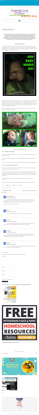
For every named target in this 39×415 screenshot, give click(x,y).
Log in (30, 413)
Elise (7, 210)
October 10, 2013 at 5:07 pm (11, 232)
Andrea (8, 242)
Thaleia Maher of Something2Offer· (22, 413)
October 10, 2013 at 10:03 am (12, 221)
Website (3, 274)
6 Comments (11, 30)
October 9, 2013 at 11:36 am (11, 197)
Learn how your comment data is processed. (23, 284)
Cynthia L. (8, 230)
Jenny (8, 219)
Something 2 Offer (19, 11)
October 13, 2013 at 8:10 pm (11, 244)
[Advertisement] (20, 24)
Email (3, 270)
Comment (4, 256)
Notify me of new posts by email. (7, 279)
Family (9, 188)
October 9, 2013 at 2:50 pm (11, 211)
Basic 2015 (6, 188)
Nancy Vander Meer (10, 196)
